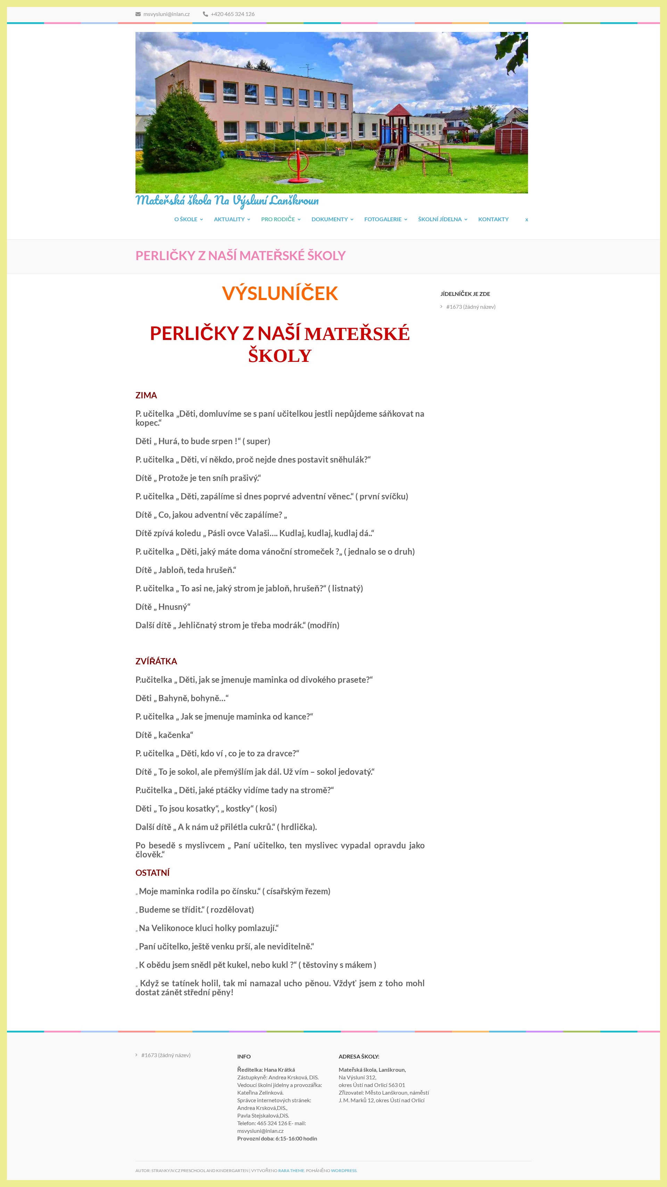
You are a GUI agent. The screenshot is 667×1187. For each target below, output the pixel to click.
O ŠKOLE (185, 219)
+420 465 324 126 (232, 13)
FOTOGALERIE (383, 219)
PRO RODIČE (278, 219)
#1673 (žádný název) (471, 306)
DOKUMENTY (330, 219)
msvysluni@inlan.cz (166, 13)
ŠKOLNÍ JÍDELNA (440, 219)
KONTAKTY (493, 219)
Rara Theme (291, 1170)
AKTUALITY (229, 219)
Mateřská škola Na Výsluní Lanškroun (227, 199)
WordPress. (344, 1170)
